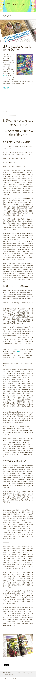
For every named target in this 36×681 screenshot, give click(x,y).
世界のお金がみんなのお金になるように (17, 48)
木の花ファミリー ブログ (15, 6)
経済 (7, 674)
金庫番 (18, 351)
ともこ (15, 673)
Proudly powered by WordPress (10, 678)
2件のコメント (14, 674)
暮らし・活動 (22, 673)
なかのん (5, 75)
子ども (4, 674)
